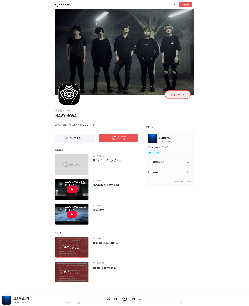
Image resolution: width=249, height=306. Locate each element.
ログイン (171, 4)
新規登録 (185, 4)
